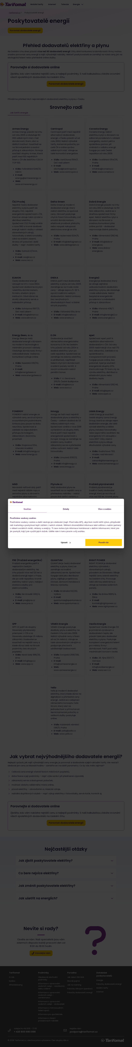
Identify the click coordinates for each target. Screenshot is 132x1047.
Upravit (64, 542)
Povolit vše (104, 542)
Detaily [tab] (66, 509)
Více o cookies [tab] (104, 509)
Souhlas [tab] (27, 509)
